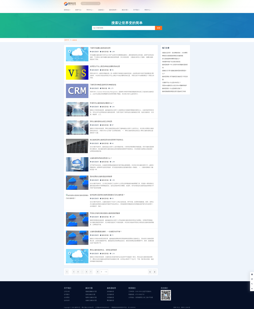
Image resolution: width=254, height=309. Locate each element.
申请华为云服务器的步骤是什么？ (102, 103)
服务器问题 (105, 51)
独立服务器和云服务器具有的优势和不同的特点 (106, 140)
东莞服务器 (110, 297)
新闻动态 (67, 10)
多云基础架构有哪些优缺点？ (171, 58)
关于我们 (136, 10)
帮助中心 (147, 10)
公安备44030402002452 (102, 307)
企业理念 (67, 297)
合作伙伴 (67, 300)
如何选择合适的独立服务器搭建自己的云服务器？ (107, 195)
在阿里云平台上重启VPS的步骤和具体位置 (105, 66)
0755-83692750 (139, 294)
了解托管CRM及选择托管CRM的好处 (103, 85)
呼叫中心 (89, 10)
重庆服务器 (110, 300)
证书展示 (67, 294)
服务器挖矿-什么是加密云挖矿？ (172, 88)
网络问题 (104, 88)
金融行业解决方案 (91, 300)
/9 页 (106, 271)
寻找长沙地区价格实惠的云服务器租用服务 (105, 213)
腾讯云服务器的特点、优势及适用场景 (103, 250)
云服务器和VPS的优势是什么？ (101, 158)
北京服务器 (110, 294)
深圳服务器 (110, 291)
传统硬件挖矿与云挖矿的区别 (171, 61)
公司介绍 (67, 291)
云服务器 (74, 40)
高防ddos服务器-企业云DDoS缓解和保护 (174, 85)
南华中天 (66, 40)
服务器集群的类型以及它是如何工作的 (174, 91)
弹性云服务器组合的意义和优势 (101, 121)
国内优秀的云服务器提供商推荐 (101, 176)
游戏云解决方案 (90, 294)
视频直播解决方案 (91, 291)
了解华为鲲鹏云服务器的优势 (100, 48)
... (70, 271)
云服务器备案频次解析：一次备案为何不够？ (106, 231)
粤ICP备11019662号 (88, 307)
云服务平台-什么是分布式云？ (171, 82)
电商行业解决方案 (91, 297)
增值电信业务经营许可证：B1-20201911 (123, 307)
